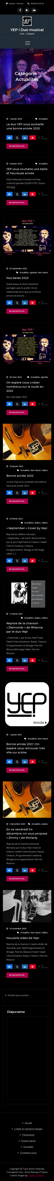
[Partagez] (10, 138)
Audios (37, 522)
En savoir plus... (17, 146)
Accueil (28, 1122)
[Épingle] (32, 138)
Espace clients (28, 1140)
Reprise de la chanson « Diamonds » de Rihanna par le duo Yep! (24, 627)
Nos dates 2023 (17, 278)
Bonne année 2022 (20, 475)
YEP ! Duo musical (27, 30)
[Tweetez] (17, 138)
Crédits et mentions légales (28, 1128)
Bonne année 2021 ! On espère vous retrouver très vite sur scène (25, 748)
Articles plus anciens (18, 995)
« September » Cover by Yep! (26, 528)
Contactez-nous (28, 1152)
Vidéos (45, 470)
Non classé (43, 272)
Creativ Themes (36, 1175)
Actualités (43, 118)
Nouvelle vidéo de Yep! (22, 938)
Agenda (33, 272)
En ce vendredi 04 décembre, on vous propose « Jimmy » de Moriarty (26, 833)
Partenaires (28, 1134)
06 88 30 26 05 (37, 3)
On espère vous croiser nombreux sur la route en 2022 (25, 387)
